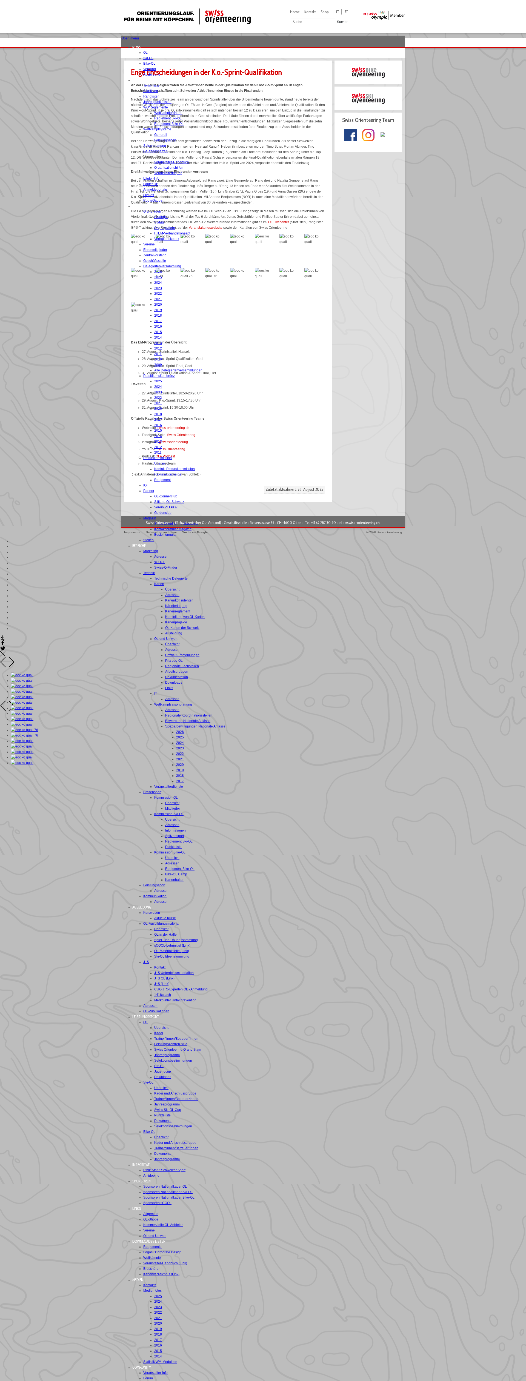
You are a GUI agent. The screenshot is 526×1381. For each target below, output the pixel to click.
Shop (325, 11)
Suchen (342, 22)
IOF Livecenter (278, 222)
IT (337, 11)
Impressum (132, 532)
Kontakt (310, 11)
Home (295, 11)
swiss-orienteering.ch (173, 428)
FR (346, 11)
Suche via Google (195, 532)
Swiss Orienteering (181, 435)
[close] (2, 655)
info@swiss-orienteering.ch (359, 522)
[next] (11, 666)
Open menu (130, 38)
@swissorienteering (173, 442)
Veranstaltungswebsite (205, 228)
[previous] (3, 666)
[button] (138, 47)
